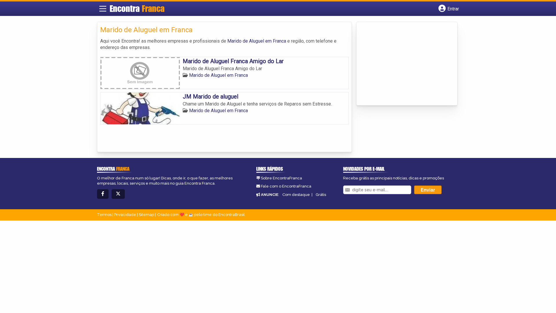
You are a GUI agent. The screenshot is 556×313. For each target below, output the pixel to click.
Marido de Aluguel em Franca (256, 41)
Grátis (321, 194)
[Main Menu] (103, 8)
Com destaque (296, 194)
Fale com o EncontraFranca (286, 186)
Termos (104, 214)
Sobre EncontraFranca (281, 178)
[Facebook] (103, 194)
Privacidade (125, 214)
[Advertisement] (402, 64)
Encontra (137, 8)
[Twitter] (118, 194)
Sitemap (146, 214)
